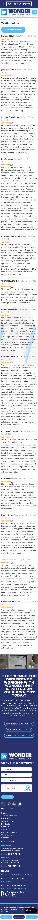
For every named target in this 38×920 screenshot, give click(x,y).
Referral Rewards (9, 832)
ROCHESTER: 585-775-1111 (19, 724)
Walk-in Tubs (7, 821)
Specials (5, 827)
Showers (5, 813)
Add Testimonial (13, 30)
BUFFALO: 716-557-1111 (19, 730)
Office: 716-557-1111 (11, 866)
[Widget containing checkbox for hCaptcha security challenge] (16, 788)
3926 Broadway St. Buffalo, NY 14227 (10, 862)
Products (5, 824)
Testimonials (7, 835)
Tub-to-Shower (9, 816)
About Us (5, 829)
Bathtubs (5, 819)
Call (31, 917)
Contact (5, 838)
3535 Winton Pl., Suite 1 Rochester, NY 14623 (12, 850)
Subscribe (7, 797)
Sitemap (4, 911)
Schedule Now (19, 917)
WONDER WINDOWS (19, 4)
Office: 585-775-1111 (11, 854)
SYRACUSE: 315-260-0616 (19, 736)
